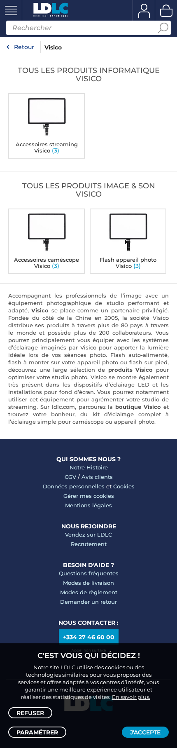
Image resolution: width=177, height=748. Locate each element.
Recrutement (89, 544)
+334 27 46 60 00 (88, 637)
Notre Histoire (89, 467)
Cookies (124, 486)
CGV (70, 477)
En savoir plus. (131, 697)
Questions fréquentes (89, 573)
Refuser (30, 713)
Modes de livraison (88, 582)
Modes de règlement (88, 592)
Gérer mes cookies (88, 495)
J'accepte (145, 732)
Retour (24, 47)
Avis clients (97, 477)
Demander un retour (88, 601)
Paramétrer (37, 732)
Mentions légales (88, 505)
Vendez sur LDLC (88, 534)
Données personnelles (74, 486)
